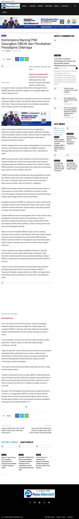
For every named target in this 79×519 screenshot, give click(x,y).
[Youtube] (49, 502)
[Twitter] (22, 59)
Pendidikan (48, 6)
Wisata (4, 12)
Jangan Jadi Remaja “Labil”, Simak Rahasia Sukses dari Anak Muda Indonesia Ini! (12, 430)
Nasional (33, 6)
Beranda (3, 33)
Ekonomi (40, 6)
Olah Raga (65, 6)
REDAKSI (70, 517)
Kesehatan (70, 160)
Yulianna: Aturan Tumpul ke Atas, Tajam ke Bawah (71, 90)
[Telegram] (39, 502)
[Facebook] (17, 59)
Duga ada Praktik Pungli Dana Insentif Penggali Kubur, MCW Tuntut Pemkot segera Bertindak (40, 430)
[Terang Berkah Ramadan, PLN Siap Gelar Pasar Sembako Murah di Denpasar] (59, 158)
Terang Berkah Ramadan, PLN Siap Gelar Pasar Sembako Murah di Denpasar (59, 166)
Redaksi (8, 51)
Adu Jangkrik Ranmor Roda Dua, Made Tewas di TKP (70, 100)
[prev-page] (2, 474)
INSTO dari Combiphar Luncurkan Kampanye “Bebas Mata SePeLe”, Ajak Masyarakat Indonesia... (70, 111)
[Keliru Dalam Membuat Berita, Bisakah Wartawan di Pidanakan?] (72, 131)
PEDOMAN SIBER (50, 517)
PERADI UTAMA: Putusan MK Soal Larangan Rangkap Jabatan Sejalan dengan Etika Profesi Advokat (59, 145)
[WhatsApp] (27, 59)
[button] (75, 6)
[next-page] (6, 474)
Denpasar (57, 160)
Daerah (24, 6)
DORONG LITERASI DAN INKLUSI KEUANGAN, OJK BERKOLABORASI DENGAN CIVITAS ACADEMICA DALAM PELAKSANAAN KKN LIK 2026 (26, 464)
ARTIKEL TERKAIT (9, 442)
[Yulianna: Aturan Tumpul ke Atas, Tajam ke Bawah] (58, 90)
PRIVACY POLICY (61, 517)
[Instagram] (34, 502)
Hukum (56, 6)
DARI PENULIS (26, 442)
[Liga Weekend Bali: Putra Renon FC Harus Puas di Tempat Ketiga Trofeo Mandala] (72, 158)
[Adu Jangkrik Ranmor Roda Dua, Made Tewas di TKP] (58, 100)
